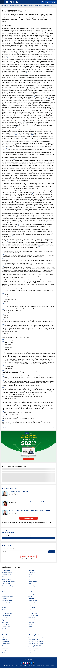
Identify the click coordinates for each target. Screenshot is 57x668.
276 (13, 235)
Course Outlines (33, 600)
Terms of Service (31, 665)
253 (34, 96)
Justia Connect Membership (36, 637)
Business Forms (6, 641)
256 (39, 109)
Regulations (5, 620)
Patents (4, 646)
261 (32, 134)
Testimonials (32, 650)
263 (52, 145)
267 (14, 159)
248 (26, 72)
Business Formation (7, 594)
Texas (30, 629)
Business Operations (7, 596)
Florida (30, 624)
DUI (30, 579)
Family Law (31, 583)
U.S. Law (6, 5)
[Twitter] (33, 663)
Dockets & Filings (6, 629)
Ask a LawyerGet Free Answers (8, 531)
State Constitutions (34, 615)
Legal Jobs (5, 637)
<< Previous (5, 427)
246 (7, 57)
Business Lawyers (6, 574)
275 (18, 225)
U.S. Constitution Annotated (27, 5)
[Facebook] (25, 663)
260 (16, 134)
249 (17, 78)
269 (35, 191)
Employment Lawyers (7, 579)
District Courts (6, 626)
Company (20, 665)
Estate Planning (33, 581)
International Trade (7, 603)
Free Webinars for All (9, 488)
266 (3, 351)
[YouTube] (23, 663)
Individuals (32, 570)
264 (6, 148)
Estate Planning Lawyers (8, 581)
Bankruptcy (32, 572)
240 (41, 29)
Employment (5, 598)
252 (33, 94)
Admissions (31, 596)
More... (4, 588)
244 (45, 48)
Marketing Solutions (35, 635)
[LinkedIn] (21, 663)
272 (12, 205)
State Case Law (32, 620)
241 (40, 31)
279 (50, 241)
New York (31, 626)
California (31, 622)
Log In (47, 2)
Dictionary (31, 594)
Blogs (30, 605)
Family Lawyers (6, 583)
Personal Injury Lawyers (8, 586)
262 (37, 137)
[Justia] (11, 2)
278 (17, 241)
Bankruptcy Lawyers (7, 572)
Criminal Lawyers (6, 577)
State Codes (32, 617)
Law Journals (32, 603)
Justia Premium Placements (36, 641)
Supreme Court (6, 622)
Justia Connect (6, 665)
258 (25, 121)
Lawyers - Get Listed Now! (28, 556)
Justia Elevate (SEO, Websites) (36, 643)
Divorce (30, 577)
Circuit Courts (5, 624)
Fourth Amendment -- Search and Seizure (43, 5)
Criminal (31, 574)
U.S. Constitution (6, 615)
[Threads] (29, 663)
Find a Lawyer (7, 545)
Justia (2, 5)
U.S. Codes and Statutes (14, 5)
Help (25, 665)
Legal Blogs (5, 639)
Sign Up (53, 2)
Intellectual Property (7, 600)
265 (21, 155)
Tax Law (4, 607)
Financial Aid (32, 598)
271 (43, 200)
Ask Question (28, 538)
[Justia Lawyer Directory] (35, 663)
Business (4, 592)
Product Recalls (6, 643)
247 (47, 65)
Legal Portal (14, 665)
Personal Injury (32, 586)
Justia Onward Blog (34, 648)
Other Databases (7, 635)
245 (48, 50)
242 (42, 37)
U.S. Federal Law (7, 613)
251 (28, 89)
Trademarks (5, 648)
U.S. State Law (33, 613)
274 (46, 221)
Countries (4, 650)
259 (16, 126)
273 (29, 210)
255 (51, 104)
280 (39, 246)
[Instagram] (27, 663)
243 (52, 46)
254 (48, 98)
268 (40, 187)
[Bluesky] (31, 663)
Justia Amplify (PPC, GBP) (35, 646)
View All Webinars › (29, 518)
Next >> (53, 427)
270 (32, 193)
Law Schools (32, 592)
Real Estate (5, 605)
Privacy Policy (40, 665)
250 (9, 84)
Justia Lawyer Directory (35, 639)
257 (43, 116)
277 (7, 241)
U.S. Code (4, 617)
